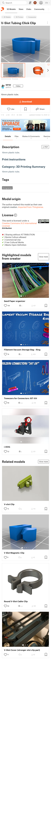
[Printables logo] (2, 9)
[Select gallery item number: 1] (21, 296)
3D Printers (19, 17)
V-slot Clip (9, 504)
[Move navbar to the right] (48, 9)
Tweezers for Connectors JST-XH (20, 398)
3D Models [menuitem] (11, 9)
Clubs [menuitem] (28, 9)
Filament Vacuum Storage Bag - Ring (22, 349)
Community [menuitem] (39, 9)
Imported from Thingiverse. (31, 207)
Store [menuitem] (21, 9)
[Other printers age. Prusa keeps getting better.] (25, 125)
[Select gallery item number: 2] (23, 296)
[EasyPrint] (30, 3)
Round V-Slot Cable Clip (16, 601)
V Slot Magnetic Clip (14, 553)
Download (27, 101)
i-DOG (7, 447)
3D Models (7, 17)
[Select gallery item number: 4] (27, 296)
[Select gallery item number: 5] (29, 296)
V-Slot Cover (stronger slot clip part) (22, 650)
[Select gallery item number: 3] (25, 296)
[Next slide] (47, 70)
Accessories (32, 17)
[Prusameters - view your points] (35, 2)
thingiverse (7, 188)
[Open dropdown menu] (47, 22)
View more (43, 257)
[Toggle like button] (5, 305)
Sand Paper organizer (14, 301)
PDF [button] (46, 147)
